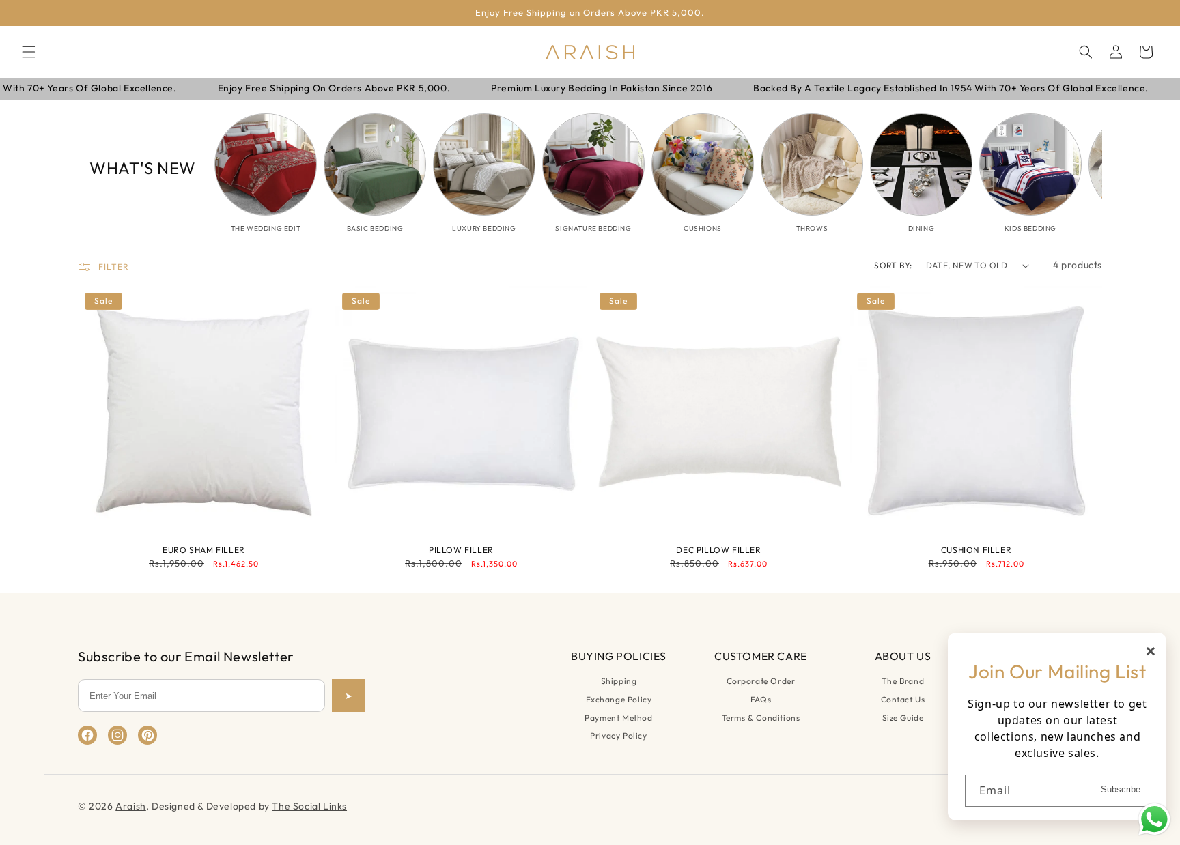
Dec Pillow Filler (718, 550)
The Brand (903, 681)
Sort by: (893, 265)
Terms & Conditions (761, 718)
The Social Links (309, 806)
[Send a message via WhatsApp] (1154, 819)
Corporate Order (761, 681)
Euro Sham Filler (204, 550)
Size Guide (903, 718)
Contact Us (903, 699)
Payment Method (618, 718)
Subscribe (1120, 789)
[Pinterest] (147, 735)
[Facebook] (87, 735)
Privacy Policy (618, 735)
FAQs (760, 699)
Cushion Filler (976, 550)
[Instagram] (117, 735)
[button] (29, 52)
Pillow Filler (461, 550)
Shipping (619, 681)
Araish (130, 806)
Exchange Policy (619, 699)
